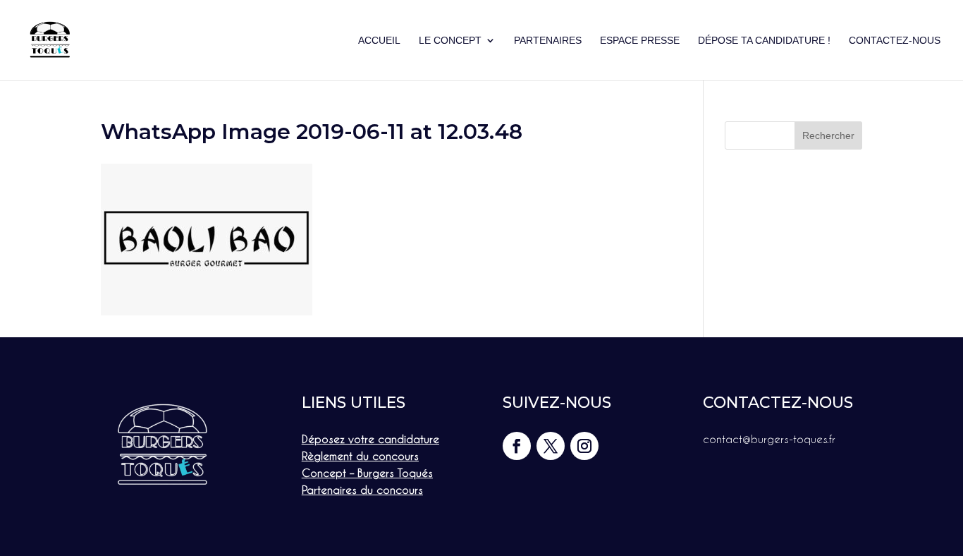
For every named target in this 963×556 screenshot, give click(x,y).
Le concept (450, 40)
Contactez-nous (894, 40)
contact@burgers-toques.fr (769, 439)
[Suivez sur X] (550, 446)
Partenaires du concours (362, 489)
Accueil (379, 40)
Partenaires (548, 40)
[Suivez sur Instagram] (584, 446)
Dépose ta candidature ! (764, 40)
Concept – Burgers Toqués (367, 472)
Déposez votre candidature (370, 439)
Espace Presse (640, 40)
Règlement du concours (360, 455)
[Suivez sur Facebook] (517, 446)
